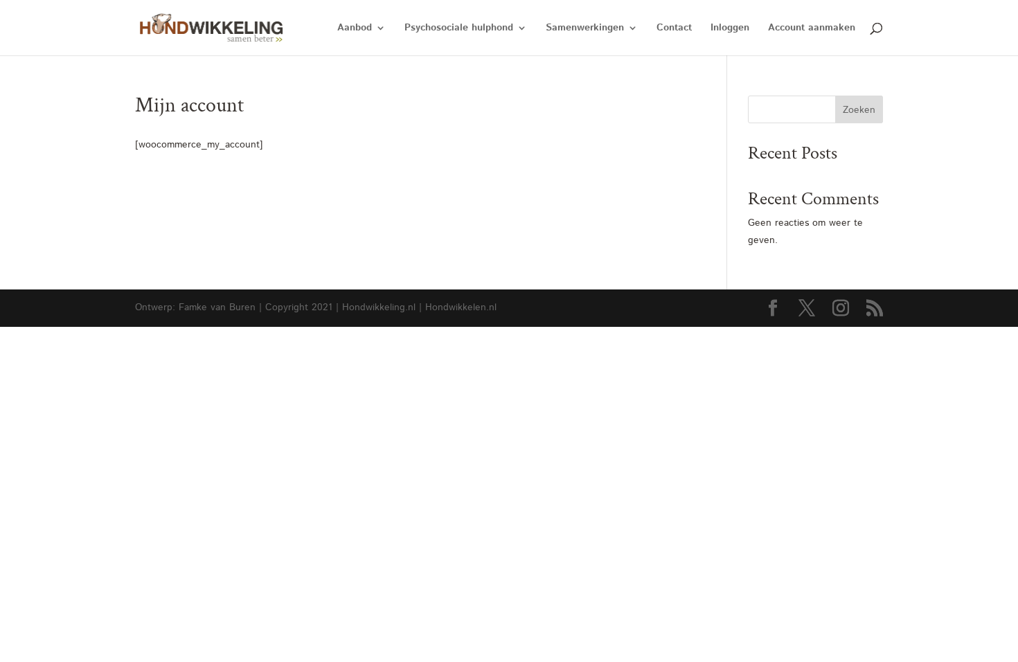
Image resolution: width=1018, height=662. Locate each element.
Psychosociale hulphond (458, 29)
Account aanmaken (811, 29)
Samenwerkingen (585, 29)
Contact (674, 29)
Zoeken (859, 110)
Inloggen (730, 29)
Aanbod (354, 29)
